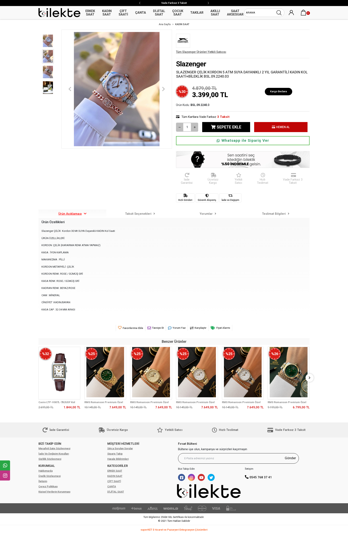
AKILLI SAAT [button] (215, 12)
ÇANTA (111, 486)
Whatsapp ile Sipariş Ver (245, 140)
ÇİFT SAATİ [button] (123, 12)
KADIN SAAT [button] (107, 12)
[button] (303, 13)
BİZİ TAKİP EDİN (49, 444)
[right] (309, 377)
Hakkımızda (45, 470)
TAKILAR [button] (196, 12)
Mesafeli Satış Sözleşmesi (54, 448)
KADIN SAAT (114, 476)
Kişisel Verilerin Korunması (54, 491)
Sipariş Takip (115, 453)
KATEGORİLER (117, 466)
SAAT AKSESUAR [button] (235, 12)
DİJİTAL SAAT (115, 491)
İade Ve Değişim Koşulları (53, 453)
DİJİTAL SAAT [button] (159, 12)
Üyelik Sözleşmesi (49, 476)
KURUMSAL (46, 466)
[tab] (72, 213)
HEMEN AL (283, 127)
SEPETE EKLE (229, 127)
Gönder (290, 458)
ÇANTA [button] (140, 12)
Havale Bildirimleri (118, 458)
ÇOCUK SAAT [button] (177, 12)
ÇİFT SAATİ (114, 481)
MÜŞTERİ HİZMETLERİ (123, 444)
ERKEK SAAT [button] (90, 12)
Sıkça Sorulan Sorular (120, 448)
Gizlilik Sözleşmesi (49, 458)
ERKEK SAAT (114, 470)
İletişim (42, 481)
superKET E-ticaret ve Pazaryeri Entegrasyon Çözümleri (174, 529)
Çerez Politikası (48, 486)
